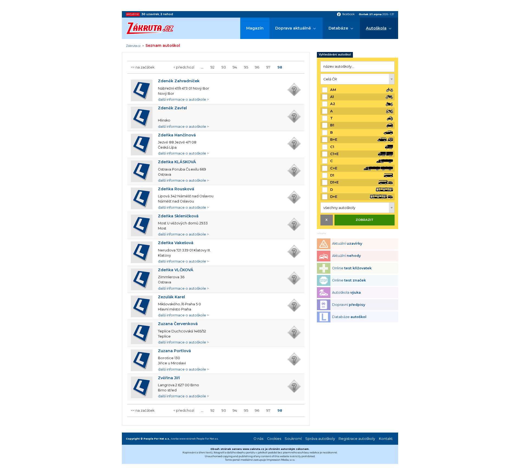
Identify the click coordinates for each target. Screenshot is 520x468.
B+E (333, 140)
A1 (332, 97)
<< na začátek (142, 67)
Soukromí (293, 439)
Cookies (274, 439)
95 (246, 67)
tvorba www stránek (183, 438)
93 (224, 67)
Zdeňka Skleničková (178, 216)
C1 (332, 147)
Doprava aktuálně (293, 28)
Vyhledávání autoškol (335, 54)
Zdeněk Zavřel (172, 108)
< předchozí (183, 67)
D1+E (334, 182)
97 (268, 67)
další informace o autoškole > (183, 99)
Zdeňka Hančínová (177, 135)
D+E (333, 197)
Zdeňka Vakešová (175, 242)
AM (333, 90)
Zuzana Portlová (174, 350)
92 (212, 67)
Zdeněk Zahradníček (179, 80)
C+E (333, 168)
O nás (258, 439)
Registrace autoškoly (357, 439)
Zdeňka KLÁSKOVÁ (177, 161)
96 (257, 67)
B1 (332, 125)
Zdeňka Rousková (176, 188)
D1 (332, 175)
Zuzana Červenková (178, 323)
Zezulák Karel (171, 296)
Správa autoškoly (320, 439)
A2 (332, 104)
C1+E (334, 154)
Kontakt (386, 439)
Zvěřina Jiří (169, 377)
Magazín (255, 28)
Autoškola (376, 28)
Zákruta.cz (133, 46)
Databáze (338, 28)
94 (235, 67)
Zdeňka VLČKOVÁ (175, 269)
